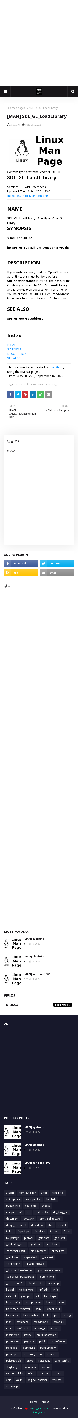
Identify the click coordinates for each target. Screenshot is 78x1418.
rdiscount (44, 1360)
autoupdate (13, 1199)
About (45, 1402)
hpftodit (43, 1289)
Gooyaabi (39, 1412)
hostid (10, 1289)
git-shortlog (13, 1264)
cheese (46, 1205)
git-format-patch (16, 1251)
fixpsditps (23, 1231)
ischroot (11, 1296)
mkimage (39, 1328)
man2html (56, 367)
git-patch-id (30, 1257)
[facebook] (21, 563)
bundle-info (13, 1205)
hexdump (53, 1283)
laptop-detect (33, 1302)
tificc (31, 1373)
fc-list (9, 1231)
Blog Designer (40, 1408)
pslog (30, 1360)
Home (33, 1402)
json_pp (26, 1296)
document (22, 384)
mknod (54, 1328)
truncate (44, 1373)
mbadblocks (41, 1322)
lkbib (38, 1309)
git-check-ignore (15, 1244)
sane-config (62, 1360)
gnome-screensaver (49, 1270)
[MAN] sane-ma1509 (36, 974)
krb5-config (13, 1302)
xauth (19, 1380)
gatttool (28, 1238)
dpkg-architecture (50, 1218)
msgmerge (12, 1335)
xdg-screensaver (37, 1380)
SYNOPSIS (14, 349)
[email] (57, 572)
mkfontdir (23, 1328)
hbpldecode (35, 1283)
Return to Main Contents (32, 196)
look (45, 1315)
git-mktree (12, 1257)
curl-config (42, 1212)
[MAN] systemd (33, 939)
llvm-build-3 (53, 1309)
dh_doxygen (60, 1212)
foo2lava (40, 1231)
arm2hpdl (58, 1193)
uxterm (58, 1373)
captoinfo (31, 1205)
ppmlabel (12, 1347)
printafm (52, 1354)
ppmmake (29, 1347)
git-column (52, 1244)
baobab (51, 1199)
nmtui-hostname (46, 1335)
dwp (50, 1225)
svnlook (45, 1367)
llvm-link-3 (12, 1315)
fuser (67, 1231)
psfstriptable (13, 1360)
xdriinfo (57, 1380)
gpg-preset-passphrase (20, 1276)
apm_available (27, 1193)
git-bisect (59, 1238)
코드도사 (15, 124)
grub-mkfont (46, 1276)
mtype (28, 1335)
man (41, 384)
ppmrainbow (48, 1347)
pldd (42, 1341)
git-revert (47, 1257)
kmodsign (50, 1296)
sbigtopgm (12, 1367)
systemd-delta (14, 1373)
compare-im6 (14, 1212)
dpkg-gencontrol (16, 1225)
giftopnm (43, 1238)
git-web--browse (35, 1264)
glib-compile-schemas (19, 1270)
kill (37, 1296)
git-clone (35, 1244)
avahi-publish (33, 1199)
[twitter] (57, 563)
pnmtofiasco (57, 1341)
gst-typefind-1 (14, 1283)
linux (33, 384)
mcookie (59, 1322)
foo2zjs (54, 1231)
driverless (37, 1225)
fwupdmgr (12, 1238)
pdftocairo (12, 1341)
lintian (49, 1302)
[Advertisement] (39, 43)
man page (18, 108)
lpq (56, 1315)
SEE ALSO (14, 358)
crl (28, 1212)
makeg (67, 1315)
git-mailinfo (57, 1251)
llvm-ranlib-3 (30, 1315)
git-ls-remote (38, 1251)
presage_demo (33, 1354)
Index (11, 196)
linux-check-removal (18, 1309)
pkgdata (29, 1341)
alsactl (10, 1193)
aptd (44, 1193)
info (55, 1289)
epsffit (62, 1225)
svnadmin (30, 1367)
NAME (11, 345)
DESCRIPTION (17, 354)
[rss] (21, 572)
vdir (8, 1380)
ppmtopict (12, 1354)
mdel (9, 1328)
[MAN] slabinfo (33, 956)
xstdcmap (12, 1386)
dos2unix (29, 1218)
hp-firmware (26, 1289)
